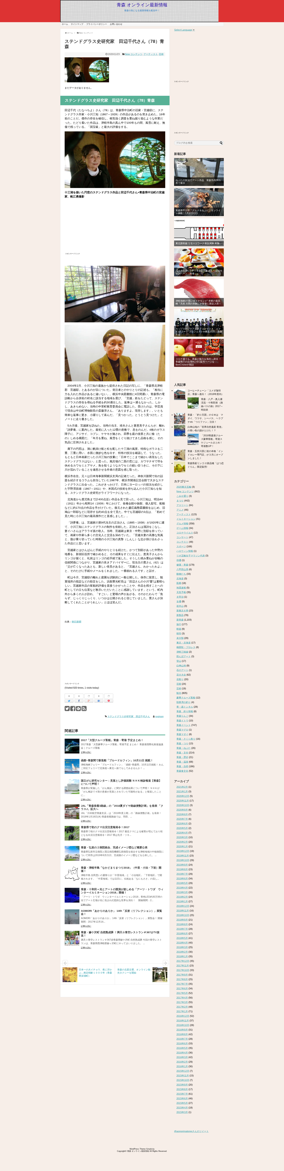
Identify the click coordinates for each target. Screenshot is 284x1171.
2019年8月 (182, 869)
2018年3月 (182, 947)
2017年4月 (182, 997)
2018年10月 (182, 915)
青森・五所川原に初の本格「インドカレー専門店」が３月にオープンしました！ (205, 455)
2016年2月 (182, 1062)
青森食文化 (182, 771)
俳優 (178, 560)
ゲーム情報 (182, 528)
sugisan (159, 716)
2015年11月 (182, 1075)
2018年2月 (182, 952)
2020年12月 (182, 796)
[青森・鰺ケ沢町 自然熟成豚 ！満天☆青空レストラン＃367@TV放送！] (72, 940)
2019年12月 (182, 851)
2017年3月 (182, 1002)
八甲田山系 (182, 569)
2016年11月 (182, 1020)
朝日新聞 (76, 621)
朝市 (178, 633)
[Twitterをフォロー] (67, 709)
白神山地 (181, 665)
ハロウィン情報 (184, 551)
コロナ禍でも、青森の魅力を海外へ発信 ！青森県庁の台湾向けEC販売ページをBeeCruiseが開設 (198, 362)
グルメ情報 (182, 523)
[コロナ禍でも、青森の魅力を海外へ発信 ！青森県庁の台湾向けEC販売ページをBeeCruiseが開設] (199, 353)
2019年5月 (182, 883)
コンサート (182, 537)
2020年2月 (182, 842)
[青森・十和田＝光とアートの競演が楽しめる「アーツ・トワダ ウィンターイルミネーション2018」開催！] (72, 897)
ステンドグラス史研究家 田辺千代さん (128, 716)
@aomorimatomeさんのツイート (191, 1131)
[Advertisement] (90, 229)
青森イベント (183, 725)
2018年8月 (182, 924)
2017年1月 (182, 1011)
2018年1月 (182, 956)
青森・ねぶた (183, 748)
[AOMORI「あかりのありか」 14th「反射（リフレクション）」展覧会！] (72, 918)
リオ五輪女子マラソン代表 (190, 555)
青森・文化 (182, 752)
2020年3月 (182, 837)
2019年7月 (182, 874)
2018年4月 (182, 942)
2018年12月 (182, 906)
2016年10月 (182, 1025)
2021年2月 (182, 787)
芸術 (161, 54)
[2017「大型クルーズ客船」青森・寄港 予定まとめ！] (72, 748)
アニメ (180, 510)
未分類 (180, 638)
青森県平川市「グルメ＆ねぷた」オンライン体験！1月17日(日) (198, 211)
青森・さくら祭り (185, 739)
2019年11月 (182, 855)
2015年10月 (182, 1080)
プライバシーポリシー (96, 24)
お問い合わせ (116, 24)
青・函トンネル (184, 707)
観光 (178, 693)
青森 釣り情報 (184, 711)
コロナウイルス (184, 532)
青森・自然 (182, 766)
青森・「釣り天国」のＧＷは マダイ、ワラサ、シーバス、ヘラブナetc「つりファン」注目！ (205, 418)
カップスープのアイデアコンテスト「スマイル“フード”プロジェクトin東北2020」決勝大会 (199, 332)
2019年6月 (182, 878)
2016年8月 (182, 1034)
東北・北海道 (183, 642)
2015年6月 (182, 1098)
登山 (178, 661)
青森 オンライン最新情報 (142, 4)
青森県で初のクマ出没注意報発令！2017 (105, 827)
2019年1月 (182, 901)
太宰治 (180, 597)
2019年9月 (182, 865)
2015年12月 (182, 1071)
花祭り (180, 679)
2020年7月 (182, 819)
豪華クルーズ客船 (185, 697)
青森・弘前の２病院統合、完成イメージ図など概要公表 (114, 847)
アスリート (182, 505)
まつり (180, 500)
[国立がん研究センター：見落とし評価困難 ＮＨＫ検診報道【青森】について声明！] (72, 788)
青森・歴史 (182, 757)
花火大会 (181, 675)
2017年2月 (182, 1007)
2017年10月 (182, 970)
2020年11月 (182, 800)
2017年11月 (182, 965)
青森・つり (182, 743)
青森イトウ (182, 720)
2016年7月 (182, 1039)
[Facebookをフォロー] (72, 709)
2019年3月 (182, 892)
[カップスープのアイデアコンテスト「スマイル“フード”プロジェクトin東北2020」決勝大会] (199, 323)
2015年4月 (182, 1107)
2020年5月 (182, 828)
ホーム (65, 24)
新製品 (180, 615)
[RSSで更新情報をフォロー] (84, 709)
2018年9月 (182, 920)
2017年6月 (182, 988)
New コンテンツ (133, 54)
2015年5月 (182, 1103)
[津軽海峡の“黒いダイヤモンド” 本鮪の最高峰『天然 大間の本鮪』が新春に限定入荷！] (199, 293)
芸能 (178, 684)
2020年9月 (182, 810)
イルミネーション (185, 519)
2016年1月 (182, 1066)
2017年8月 (182, 979)
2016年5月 (182, 1048)
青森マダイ (182, 734)
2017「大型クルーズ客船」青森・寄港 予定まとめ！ (112, 740)
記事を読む (86, 752)
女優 (178, 601)
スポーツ (181, 546)
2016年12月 (182, 1016)
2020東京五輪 (183, 487)
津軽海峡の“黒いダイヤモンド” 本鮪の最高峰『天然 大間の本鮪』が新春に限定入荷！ (198, 302)
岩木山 (180, 606)
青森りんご (182, 716)
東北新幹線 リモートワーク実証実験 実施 (197, 243)
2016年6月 (182, 1043)
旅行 (178, 624)
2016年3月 (182, 1057)
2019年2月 (182, 897)
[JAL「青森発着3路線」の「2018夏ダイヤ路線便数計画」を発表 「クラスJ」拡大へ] (72, 813)
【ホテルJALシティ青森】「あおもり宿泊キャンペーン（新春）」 (199, 272)
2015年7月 (182, 1094)
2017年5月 (182, 993)
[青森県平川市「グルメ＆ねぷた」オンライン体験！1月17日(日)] (199, 202)
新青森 (180, 620)
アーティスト (150, 54)
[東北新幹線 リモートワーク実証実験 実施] (199, 232)
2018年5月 (182, 938)
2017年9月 (182, 975)
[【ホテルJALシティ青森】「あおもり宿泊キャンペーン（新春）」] (199, 262)
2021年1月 (182, 791)
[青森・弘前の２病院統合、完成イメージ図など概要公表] (72, 855)
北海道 (180, 578)
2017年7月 (182, 984)
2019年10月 (182, 860)
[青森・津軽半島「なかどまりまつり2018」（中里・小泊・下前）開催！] (72, 875)
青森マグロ (182, 729)
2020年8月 (182, 814)
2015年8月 (182, 1089)
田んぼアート (183, 656)
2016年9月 (182, 1030)
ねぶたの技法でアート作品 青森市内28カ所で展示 (198, 181)
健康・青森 (182, 565)
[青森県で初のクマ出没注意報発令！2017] (72, 835)
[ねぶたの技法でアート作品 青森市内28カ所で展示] (199, 172)
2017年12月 (182, 961)
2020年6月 (182, 823)
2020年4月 (182, 833)
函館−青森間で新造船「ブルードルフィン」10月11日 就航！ (117, 760)
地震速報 (181, 587)
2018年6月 (182, 933)
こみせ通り (182, 496)
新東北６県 (182, 610)
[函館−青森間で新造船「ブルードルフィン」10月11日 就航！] (72, 768)
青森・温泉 (182, 762)
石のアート (182, 670)
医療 (178, 583)
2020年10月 (182, 805)
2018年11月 (182, 910)
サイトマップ (77, 24)
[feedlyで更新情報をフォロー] (78, 709)
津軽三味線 (182, 652)
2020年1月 (182, 846)
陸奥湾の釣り (183, 702)
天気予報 (181, 592)
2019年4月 (182, 887)
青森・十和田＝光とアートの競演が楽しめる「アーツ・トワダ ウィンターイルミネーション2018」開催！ (122, 891)
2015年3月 (182, 1112)
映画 (178, 629)
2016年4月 (182, 1052)
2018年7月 (182, 929)
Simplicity (150, 1149)
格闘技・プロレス (185, 647)
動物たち (181, 574)
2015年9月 (182, 1085)
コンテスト (182, 542)
